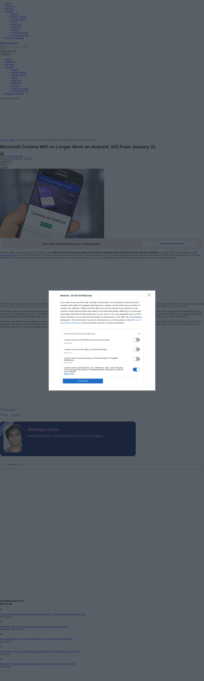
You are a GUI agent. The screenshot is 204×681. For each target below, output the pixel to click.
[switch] (136, 340)
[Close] (150, 295)
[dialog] (102, 340)
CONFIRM (83, 381)
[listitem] (102, 333)
